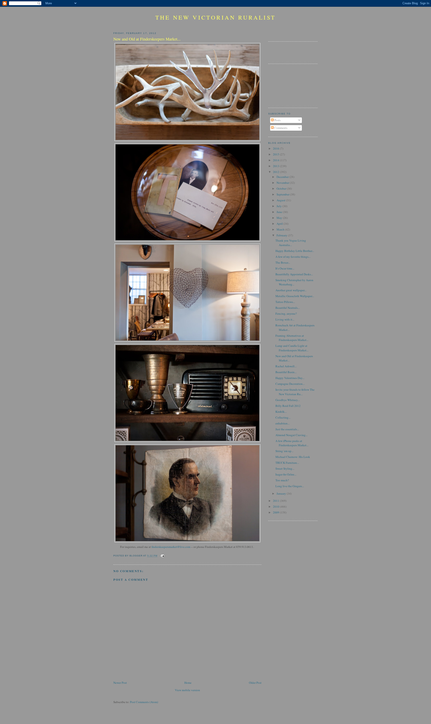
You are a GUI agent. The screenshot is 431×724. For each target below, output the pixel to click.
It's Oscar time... (284, 268)
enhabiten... (282, 423)
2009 (276, 512)
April (280, 224)
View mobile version (187, 690)
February (282, 235)
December (283, 177)
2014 (276, 160)
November (283, 183)
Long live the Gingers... (289, 486)
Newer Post (120, 683)
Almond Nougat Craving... (291, 435)
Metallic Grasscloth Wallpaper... (294, 296)
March (281, 229)
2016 (276, 148)
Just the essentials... (287, 429)
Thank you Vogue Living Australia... (290, 242)
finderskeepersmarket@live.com (171, 547)
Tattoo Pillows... (285, 302)
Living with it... (284, 319)
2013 (276, 166)
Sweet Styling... (284, 468)
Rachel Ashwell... (286, 366)
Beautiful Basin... (286, 372)
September (283, 194)
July (279, 206)
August (281, 200)
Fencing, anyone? (286, 314)
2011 (276, 501)
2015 (276, 154)
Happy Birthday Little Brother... (294, 251)
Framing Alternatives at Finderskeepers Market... (291, 338)
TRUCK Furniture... (287, 463)
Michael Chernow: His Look (292, 457)
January (282, 493)
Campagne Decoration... (290, 384)
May (280, 218)
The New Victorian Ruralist (215, 17)
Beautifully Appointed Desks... (294, 274)
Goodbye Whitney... (287, 400)
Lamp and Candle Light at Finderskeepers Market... (291, 348)
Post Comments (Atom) (144, 702)
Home (187, 683)
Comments (280, 128)
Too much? (282, 480)
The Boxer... (282, 262)
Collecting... (282, 417)
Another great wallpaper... (290, 290)
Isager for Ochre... (285, 474)
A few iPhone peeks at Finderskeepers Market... (291, 443)
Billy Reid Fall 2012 (288, 406)
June (280, 212)
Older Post (255, 683)
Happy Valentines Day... (289, 378)
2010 (276, 506)
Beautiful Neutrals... (287, 308)
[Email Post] (161, 556)
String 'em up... (284, 451)
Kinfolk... (281, 412)
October (282, 188)
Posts (277, 120)
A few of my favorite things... (292, 257)
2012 (276, 172)
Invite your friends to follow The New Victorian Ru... (294, 392)
